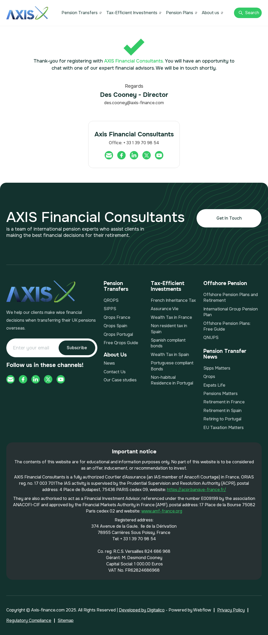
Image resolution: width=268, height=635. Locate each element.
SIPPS (110, 308)
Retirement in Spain (222, 410)
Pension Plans (179, 12)
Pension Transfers (80, 12)
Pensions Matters (220, 393)
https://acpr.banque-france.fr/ (196, 489)
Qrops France (117, 317)
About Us (115, 355)
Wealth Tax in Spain (170, 354)
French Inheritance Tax (173, 300)
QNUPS (211, 337)
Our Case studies (120, 380)
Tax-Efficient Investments (131, 12)
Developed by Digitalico (142, 610)
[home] (27, 13)
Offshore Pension (225, 283)
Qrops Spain (115, 325)
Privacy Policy (231, 610)
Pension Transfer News (224, 354)
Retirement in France (224, 402)
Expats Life (214, 385)
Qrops (209, 376)
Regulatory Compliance (28, 620)
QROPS (111, 300)
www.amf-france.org (161, 511)
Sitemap (66, 620)
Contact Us (115, 372)
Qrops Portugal (118, 334)
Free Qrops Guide (121, 343)
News (109, 363)
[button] (82, 13)
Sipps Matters (216, 368)
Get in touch (229, 218)
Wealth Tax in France (171, 317)
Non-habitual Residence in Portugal (172, 380)
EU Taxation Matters (223, 427)
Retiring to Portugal (222, 419)
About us (210, 12)
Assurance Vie (164, 308)
